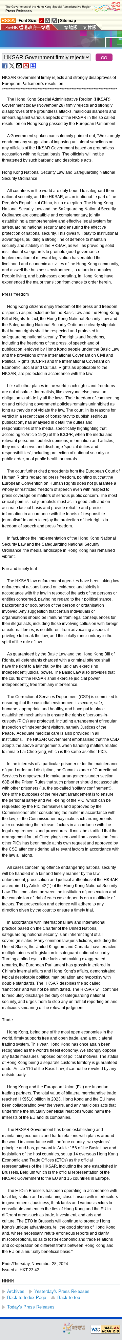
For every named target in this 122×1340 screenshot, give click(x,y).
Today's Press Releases (31, 1307)
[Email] (19, 65)
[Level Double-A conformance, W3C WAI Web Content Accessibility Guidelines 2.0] (105, 1329)
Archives (15, 1291)
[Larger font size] (47, 20)
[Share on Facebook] (5, 65)
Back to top (68, 1297)
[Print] (33, 65)
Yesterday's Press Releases (61, 1291)
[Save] (26, 65)
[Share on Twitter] (12, 65)
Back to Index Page (26, 1297)
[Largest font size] (54, 20)
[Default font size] (41, 20)
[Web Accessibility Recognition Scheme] (74, 1328)
